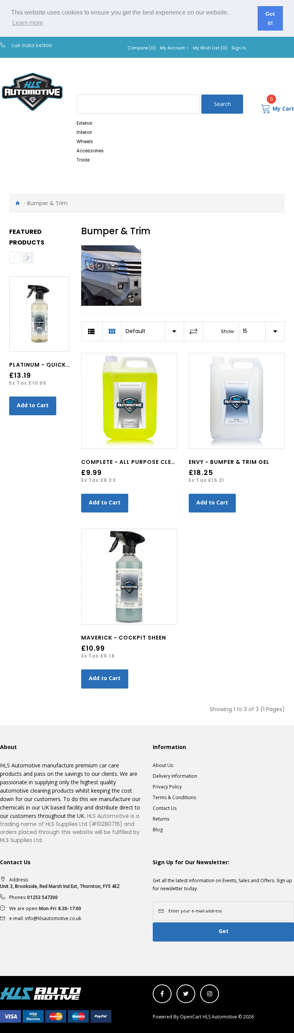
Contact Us (164, 808)
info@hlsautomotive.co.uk (53, 918)
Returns (161, 819)
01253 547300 (37, 45)
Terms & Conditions (174, 797)
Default (135, 331)
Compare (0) (141, 48)
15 (245, 331)
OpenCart (190, 1016)
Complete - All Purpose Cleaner (133, 462)
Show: (228, 331)
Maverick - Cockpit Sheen (123, 637)
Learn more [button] (27, 23)
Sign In (239, 48)
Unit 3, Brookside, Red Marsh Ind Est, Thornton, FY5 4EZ (60, 886)
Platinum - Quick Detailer (52, 365)
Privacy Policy (167, 786)
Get (224, 931)
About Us (163, 765)
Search (222, 104)
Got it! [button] (270, 18)
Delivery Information (175, 776)
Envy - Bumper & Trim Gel (229, 462)
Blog (158, 829)
